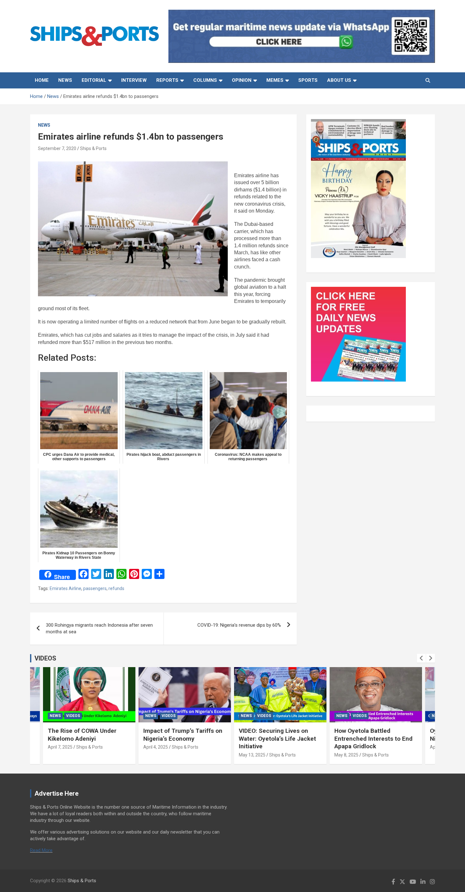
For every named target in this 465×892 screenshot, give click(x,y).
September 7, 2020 (57, 148)
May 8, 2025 (346, 754)
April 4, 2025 (155, 747)
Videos (73, 716)
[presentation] (421, 658)
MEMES (274, 80)
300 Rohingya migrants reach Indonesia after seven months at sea (99, 628)
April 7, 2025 (60, 747)
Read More (41, 850)
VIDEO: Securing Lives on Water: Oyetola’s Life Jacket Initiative (277, 738)
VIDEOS (45, 658)
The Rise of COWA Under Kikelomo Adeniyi (82, 734)
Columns (205, 80)
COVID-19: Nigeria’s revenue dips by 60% (239, 625)
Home (42, 80)
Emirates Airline (65, 588)
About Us (339, 80)
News (65, 80)
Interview (134, 80)
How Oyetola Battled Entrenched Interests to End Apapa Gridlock (373, 738)
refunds (116, 588)
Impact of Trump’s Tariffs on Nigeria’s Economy (182, 734)
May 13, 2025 (252, 754)
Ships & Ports (93, 148)
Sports (308, 80)
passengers (95, 588)
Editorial (94, 80)
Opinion (241, 80)
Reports (167, 80)
